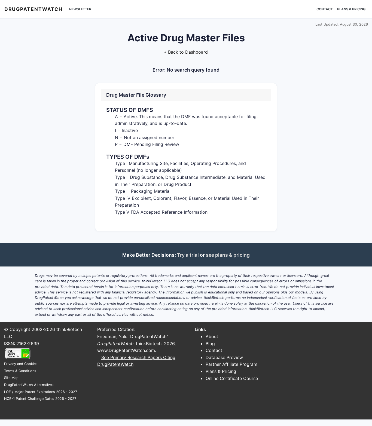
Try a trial (188, 255)
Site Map (11, 378)
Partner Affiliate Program (231, 364)
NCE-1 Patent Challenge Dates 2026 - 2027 (40, 399)
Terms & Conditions (20, 371)
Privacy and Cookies (21, 364)
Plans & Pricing (351, 9)
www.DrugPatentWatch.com (126, 350)
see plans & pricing (228, 255)
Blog (210, 343)
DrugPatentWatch (33, 9)
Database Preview (224, 357)
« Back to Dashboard (186, 52)
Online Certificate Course (232, 378)
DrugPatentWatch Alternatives (29, 385)
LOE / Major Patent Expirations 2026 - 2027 (40, 392)
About (212, 336)
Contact (324, 9)
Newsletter (80, 9)
